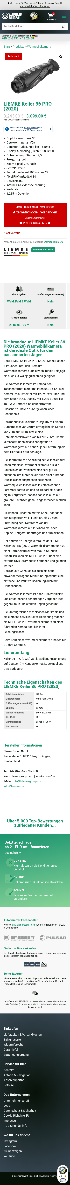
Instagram (10, 1141)
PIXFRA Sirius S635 (35, 223)
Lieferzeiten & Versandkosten (23, 1034)
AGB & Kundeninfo (15, 1125)
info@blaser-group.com (28, 781)
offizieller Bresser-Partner (24, 924)
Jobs (7, 1105)
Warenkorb (52, 19)
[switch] (63, 1180)
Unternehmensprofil (16, 1100)
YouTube (9, 1156)
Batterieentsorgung (16, 1054)
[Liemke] (16, 252)
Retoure (9, 1085)
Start (7, 46)
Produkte (18, 46)
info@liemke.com (15, 786)
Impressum (11, 1120)
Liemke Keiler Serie (43, 249)
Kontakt (9, 1070)
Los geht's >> (13, 852)
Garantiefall (11, 1049)
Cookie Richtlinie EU (16, 1115)
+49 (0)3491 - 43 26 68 (18, 38)
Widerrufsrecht (13, 1044)
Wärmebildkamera (39, 46)
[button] (61, 57)
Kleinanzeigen (13, 1151)
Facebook (10, 1146)
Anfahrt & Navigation (17, 1075)
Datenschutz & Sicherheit (20, 1110)
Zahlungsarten (13, 1039)
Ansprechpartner (14, 1080)
